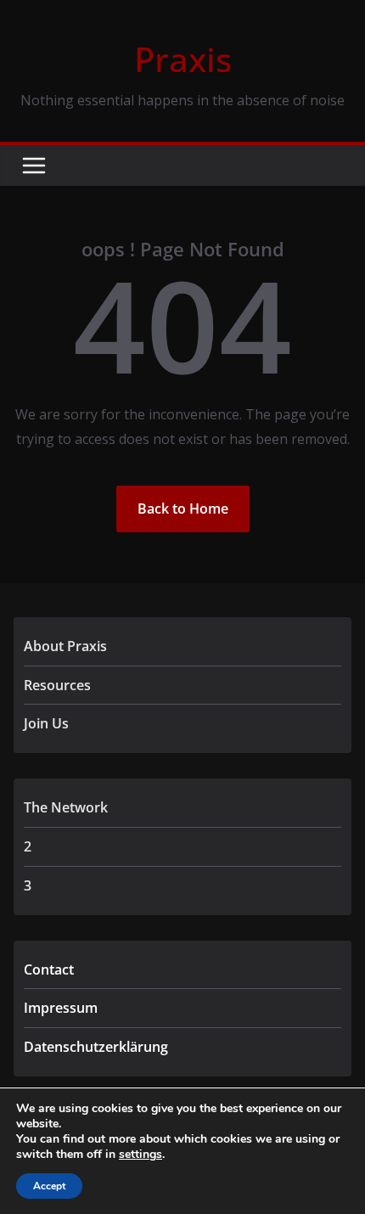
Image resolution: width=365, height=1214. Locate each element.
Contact (49, 969)
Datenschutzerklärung (96, 1046)
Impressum (61, 1007)
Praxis (183, 59)
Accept (49, 1186)
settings (140, 1154)
